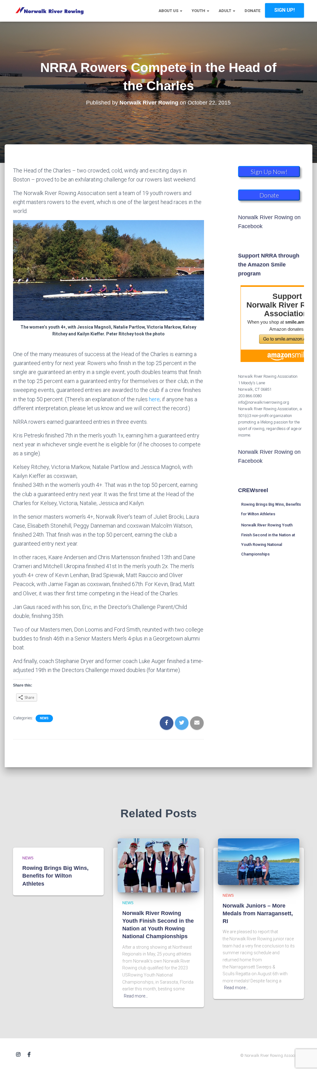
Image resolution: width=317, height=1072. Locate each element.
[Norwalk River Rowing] (49, 11)
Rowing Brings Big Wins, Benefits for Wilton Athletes (55, 876)
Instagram (18, 1055)
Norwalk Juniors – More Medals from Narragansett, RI (258, 913)
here (154, 399)
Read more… (136, 995)
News (44, 718)
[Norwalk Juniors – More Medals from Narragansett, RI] (258, 861)
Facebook (29, 1055)
